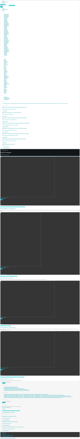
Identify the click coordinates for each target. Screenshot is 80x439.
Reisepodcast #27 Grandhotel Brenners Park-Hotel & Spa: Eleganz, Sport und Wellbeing (35, 394)
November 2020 (6, 50)
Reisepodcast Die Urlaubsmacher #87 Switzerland (11, 387)
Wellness (5, 89)
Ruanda (5, 85)
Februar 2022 (6, 38)
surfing (57, 103)
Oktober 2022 (6, 33)
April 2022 (5, 36)
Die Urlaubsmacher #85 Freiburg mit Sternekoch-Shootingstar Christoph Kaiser (16, 389)
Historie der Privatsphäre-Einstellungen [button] (8, 435)
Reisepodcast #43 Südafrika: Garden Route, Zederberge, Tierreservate (52, 397)
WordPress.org (6, 99)
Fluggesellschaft (6, 76)
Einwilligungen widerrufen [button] (6, 436)
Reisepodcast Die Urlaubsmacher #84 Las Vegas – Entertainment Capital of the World (17, 390)
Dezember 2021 (6, 40)
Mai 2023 (5, 28)
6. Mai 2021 (4, 142)
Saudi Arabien (6, 77)
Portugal (5, 93)
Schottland (5, 62)
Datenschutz (4, 433)
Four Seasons (22, 103)
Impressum (4, 432)
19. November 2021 (12, 327)
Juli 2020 (5, 52)
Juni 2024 (5, 19)
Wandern (60, 103)
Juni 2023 (5, 27)
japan (36, 103)
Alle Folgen (5, 9)
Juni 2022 (5, 35)
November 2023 (6, 24)
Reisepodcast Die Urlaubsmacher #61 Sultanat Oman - (12, 394)
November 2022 (6, 32)
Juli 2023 (5, 26)
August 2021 (6, 43)
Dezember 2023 (6, 23)
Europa (5, 59)
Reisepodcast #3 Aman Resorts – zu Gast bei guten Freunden (7, 114)
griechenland (31, 103)
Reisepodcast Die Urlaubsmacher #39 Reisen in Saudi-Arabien (8, 276)
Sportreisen (5, 72)
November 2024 (6, 15)
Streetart (56, 103)
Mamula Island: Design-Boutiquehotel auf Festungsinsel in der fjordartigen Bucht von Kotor (12, 206)
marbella (41, 103)
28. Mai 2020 (4, 116)
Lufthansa (39, 103)
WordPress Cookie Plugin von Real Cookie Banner (8, 438)
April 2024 (5, 20)
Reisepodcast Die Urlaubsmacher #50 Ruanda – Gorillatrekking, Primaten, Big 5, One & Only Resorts (57, 396)
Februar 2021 (6, 47)
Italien (5, 63)
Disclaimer (3, 434)
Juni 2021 (5, 44)
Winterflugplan (63, 103)
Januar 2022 (6, 39)
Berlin (5, 67)
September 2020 (6, 51)
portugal (49, 103)
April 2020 (5, 55)
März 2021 (5, 46)
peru (47, 103)
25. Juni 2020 (12, 412)
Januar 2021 (6, 48)
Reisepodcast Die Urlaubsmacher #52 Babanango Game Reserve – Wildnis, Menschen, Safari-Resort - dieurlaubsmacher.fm (22, 396)
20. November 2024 (6, 425)
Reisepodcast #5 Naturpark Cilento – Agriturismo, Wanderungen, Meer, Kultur (11, 410)
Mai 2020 (5, 54)
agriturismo (3, 103)
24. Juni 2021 (10, 378)
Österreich (5, 65)
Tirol (5, 66)
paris (46, 103)
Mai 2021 (5, 45)
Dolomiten (5, 75)
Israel (5, 69)
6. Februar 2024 (5, 126)
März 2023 (5, 30)
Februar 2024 (6, 21)
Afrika (5, 60)
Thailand (5, 91)
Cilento (5, 68)
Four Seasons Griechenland (27, 103)
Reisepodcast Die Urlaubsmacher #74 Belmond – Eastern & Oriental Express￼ (9, 130)
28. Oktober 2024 (5, 430)
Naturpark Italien (44, 103)
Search (12, 5)
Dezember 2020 (6, 49)
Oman (5, 92)
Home (3, 1)
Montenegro (6, 83)
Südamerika (6, 61)
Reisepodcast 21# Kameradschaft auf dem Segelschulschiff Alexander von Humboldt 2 (10, 135)
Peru (4, 88)
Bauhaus (6, 103)
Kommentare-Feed (7, 98)
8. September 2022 (11, 208)
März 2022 (5, 37)
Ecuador (5, 84)
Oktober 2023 (6, 25)
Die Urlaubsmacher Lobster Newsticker (5, 325)
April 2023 (5, 29)
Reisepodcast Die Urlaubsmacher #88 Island (6, 418)
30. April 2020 (5, 121)
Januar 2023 (6, 31)
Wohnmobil (6, 81)
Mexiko (5, 86)
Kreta (5, 79)
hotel (33, 103)
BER (12, 103)
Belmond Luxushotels (9, 103)
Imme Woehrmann (4, 208)
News (3, 10)
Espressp (20, 103)
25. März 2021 (5, 137)
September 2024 (6, 16)
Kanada (5, 80)
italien (35, 103)
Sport (5, 73)
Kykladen (5, 78)
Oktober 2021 (6, 41)
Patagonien (5, 70)
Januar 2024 (6, 22)
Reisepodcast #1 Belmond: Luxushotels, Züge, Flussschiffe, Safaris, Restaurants (9, 119)
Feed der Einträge (6, 97)
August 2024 (6, 17)
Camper (5, 82)
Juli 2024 (5, 18)
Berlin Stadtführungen (15, 103)
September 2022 (6, 34)
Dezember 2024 (6, 14)
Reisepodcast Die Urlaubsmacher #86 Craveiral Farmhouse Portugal (14, 388)
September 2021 (6, 42)
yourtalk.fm (66, 103)
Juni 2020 (5, 53)
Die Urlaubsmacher (4, 197)
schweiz (54, 103)
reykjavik (52, 103)
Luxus (5, 64)
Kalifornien (6, 87)
